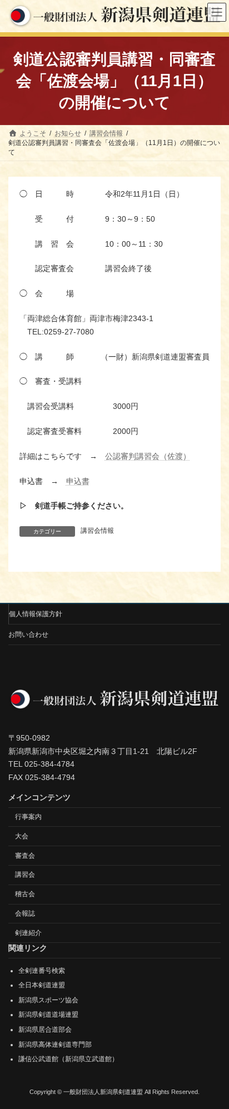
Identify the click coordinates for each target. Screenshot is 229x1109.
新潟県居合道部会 (45, 1029)
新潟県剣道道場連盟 (48, 1014)
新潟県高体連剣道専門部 (55, 1044)
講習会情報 (97, 530)
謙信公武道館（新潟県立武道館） (68, 1059)
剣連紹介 (28, 932)
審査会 (25, 855)
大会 (21, 836)
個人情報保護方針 (35, 614)
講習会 (25, 874)
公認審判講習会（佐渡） (148, 456)
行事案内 (28, 817)
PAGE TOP (212, 1063)
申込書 (77, 481)
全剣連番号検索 (41, 970)
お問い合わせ (28, 634)
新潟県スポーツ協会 (48, 999)
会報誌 (25, 913)
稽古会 (25, 894)
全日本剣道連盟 (41, 985)
